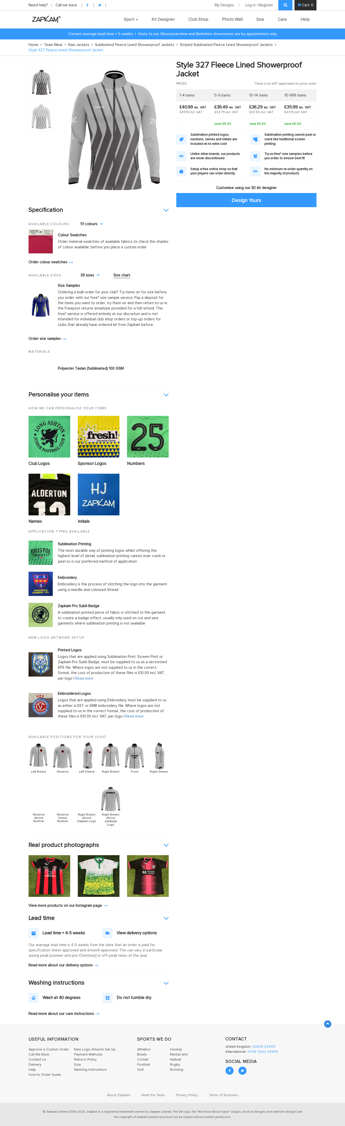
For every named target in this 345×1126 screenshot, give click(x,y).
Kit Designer (163, 19)
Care (282, 19)
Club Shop (198, 19)
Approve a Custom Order (49, 1049)
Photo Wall (232, 19)
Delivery (35, 1065)
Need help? (39, 5)
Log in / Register (259, 5)
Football (143, 1065)
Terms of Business (223, 1095)
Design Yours (246, 200)
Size (260, 19)
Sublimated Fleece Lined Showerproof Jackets (136, 45)
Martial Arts (179, 1054)
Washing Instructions (90, 1070)
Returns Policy (85, 1060)
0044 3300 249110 (262, 1052)
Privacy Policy (187, 1095)
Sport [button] (129, 19)
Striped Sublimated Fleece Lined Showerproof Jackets (228, 45)
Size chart (121, 275)
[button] (99, 210)
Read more (84, 678)
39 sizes (87, 275)
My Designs (224, 5)
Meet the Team (153, 1095)
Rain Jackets (80, 45)
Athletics (144, 1049)
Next (162, 131)
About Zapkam (118, 1095)
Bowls (142, 1054)
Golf (140, 1070)
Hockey (176, 1049)
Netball (175, 1060)
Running (176, 1070)
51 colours (89, 224)
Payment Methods (88, 1054)
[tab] (99, 210)
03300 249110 (264, 1047)
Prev (65, 131)
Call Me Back (39, 1054)
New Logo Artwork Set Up (94, 1049)
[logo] (45, 19)
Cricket (142, 1060)
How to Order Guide (45, 1075)
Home (35, 45)
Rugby (175, 1065)
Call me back (66, 5)
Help (305, 19)
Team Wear (55, 45)
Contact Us (37, 1060)
